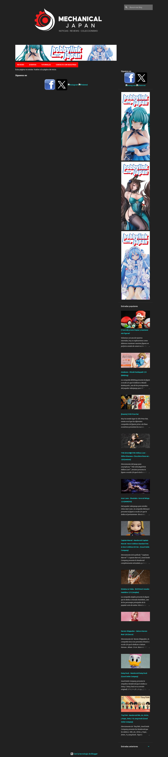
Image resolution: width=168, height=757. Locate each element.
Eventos (32, 65)
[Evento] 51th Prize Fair (130, 414)
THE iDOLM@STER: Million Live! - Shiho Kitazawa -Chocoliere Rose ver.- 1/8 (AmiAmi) (135, 456)
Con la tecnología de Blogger (85, 754)
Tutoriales (46, 65)
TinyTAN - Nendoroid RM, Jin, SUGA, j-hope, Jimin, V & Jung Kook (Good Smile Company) (135, 718)
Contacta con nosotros (66, 65)
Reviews (20, 65)
